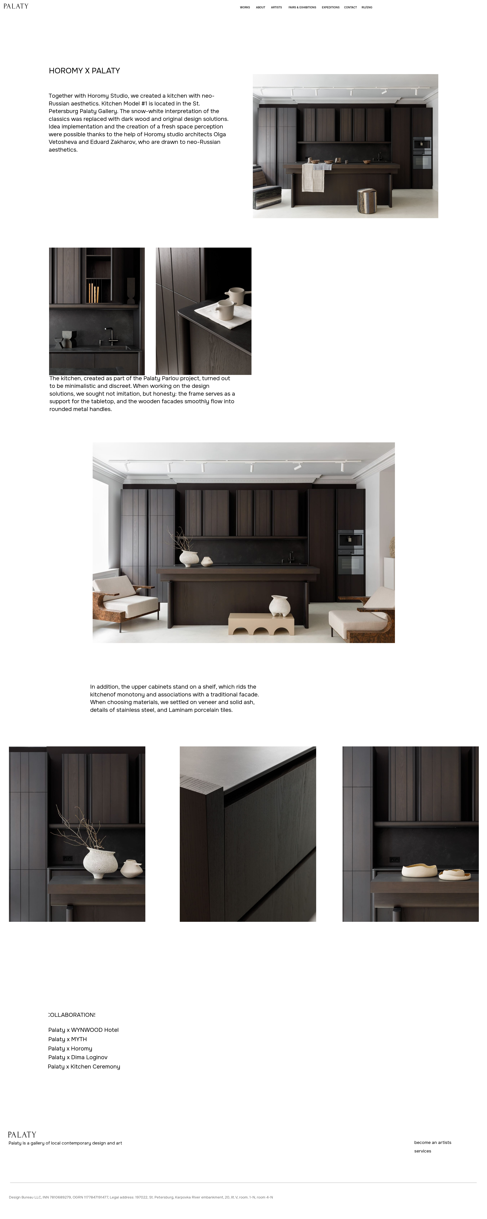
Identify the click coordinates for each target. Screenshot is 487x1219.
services (422, 1151)
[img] (16, 6)
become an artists (432, 1142)
